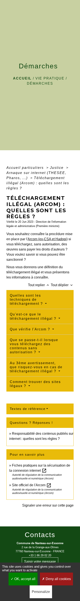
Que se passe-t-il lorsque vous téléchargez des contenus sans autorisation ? (34, 346)
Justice (57, 167)
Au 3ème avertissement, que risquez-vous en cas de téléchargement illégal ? (36, 367)
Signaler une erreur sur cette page (48, 505)
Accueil (22, 78)
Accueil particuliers (25, 167)
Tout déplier (62, 285)
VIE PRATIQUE (49, 78)
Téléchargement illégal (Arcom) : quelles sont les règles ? (37, 183)
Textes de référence (27, 409)
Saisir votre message (40, 561)
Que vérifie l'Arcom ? (30, 329)
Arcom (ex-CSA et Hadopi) (48, 239)
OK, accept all (24, 579)
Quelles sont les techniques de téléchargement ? (27, 299)
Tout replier (39, 285)
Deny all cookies (58, 579)
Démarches (40, 83)
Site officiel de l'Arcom (31, 485)
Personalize (41, 592)
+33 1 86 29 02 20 (40, 555)
